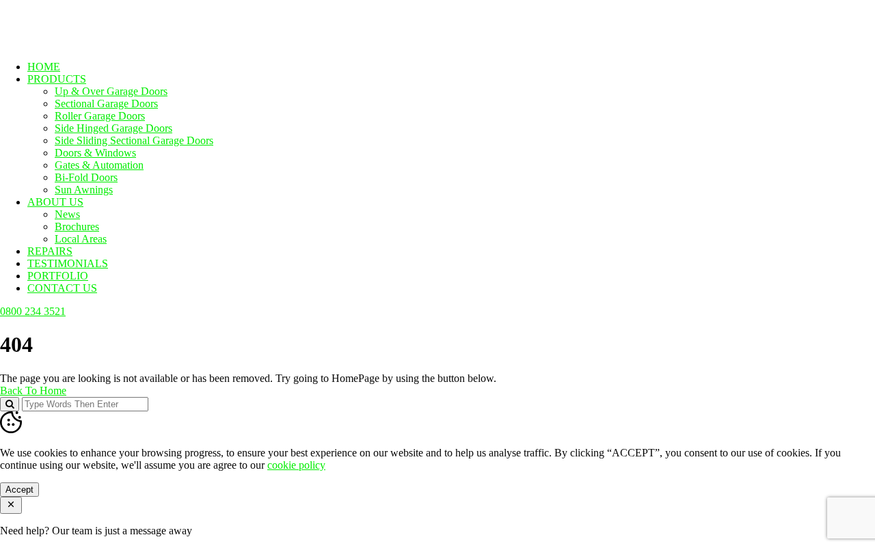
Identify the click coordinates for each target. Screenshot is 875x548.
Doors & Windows (95, 153)
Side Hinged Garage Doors (113, 128)
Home (43, 66)
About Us (55, 202)
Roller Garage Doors (100, 116)
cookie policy (296, 465)
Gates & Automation (99, 165)
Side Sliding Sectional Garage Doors (134, 140)
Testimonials (67, 263)
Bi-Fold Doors (86, 177)
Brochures (77, 226)
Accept (19, 489)
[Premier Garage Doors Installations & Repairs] (86, 43)
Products (56, 79)
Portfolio (57, 276)
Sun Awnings (84, 189)
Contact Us (62, 288)
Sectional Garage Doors (106, 103)
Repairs (49, 251)
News (67, 214)
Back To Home (33, 390)
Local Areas (81, 239)
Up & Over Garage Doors (111, 91)
